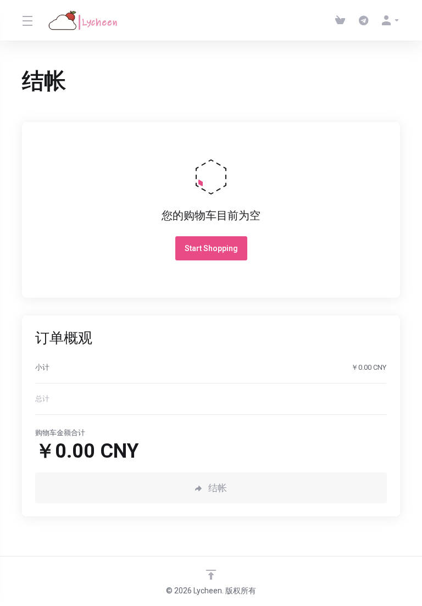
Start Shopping (211, 248)
